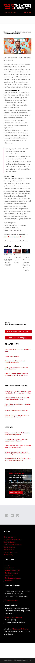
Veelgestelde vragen (10, 552)
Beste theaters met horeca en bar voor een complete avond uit (18, 446)
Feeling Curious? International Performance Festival (15, 361)
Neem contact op (9, 537)
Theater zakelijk (9, 550)
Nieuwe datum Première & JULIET (16, 410)
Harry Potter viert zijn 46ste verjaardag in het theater (18, 405)
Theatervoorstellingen (12, 570)
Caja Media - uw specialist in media (17, 660)
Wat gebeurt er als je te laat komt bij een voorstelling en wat (17, 433)
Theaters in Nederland (20, 629)
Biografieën (9, 575)
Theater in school (9, 547)
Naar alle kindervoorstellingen (17, 331)
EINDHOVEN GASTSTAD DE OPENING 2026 (18, 350)
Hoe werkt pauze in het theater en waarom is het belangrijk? (16, 440)
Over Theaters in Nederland (13, 545)
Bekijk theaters (15, 492)
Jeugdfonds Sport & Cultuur (13, 539)
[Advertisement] (17, 298)
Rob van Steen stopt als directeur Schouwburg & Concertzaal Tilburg (16, 374)
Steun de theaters (9, 542)
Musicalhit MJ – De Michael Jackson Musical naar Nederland (17, 416)
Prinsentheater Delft (12, 356)
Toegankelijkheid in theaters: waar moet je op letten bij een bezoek (18, 459)
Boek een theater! (11, 600)
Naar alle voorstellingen (17, 338)
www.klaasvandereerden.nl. (14, 237)
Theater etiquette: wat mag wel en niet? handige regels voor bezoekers (17, 453)
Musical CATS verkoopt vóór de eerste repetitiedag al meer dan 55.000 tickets (18, 392)
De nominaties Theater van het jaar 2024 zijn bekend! (16, 368)
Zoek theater (9, 568)
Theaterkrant (9, 580)
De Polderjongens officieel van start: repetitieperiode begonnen (17, 398)
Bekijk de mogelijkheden (13, 617)
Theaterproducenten (12, 573)
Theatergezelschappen (13, 578)
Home (7, 565)
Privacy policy (8, 555)
